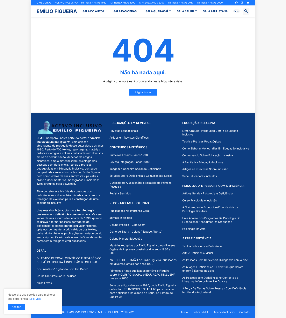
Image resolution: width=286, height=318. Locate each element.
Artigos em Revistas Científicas (129, 137)
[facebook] (236, 2)
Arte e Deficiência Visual (197, 253)
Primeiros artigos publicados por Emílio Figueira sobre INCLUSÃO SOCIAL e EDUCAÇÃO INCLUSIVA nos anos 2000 (142, 274)
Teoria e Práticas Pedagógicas (201, 141)
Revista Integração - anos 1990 (130, 161)
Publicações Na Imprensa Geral (129, 210)
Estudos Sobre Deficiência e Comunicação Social (141, 175)
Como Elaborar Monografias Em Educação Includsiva (215, 148)
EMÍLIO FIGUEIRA (57, 11)
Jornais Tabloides (121, 217)
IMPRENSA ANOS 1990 (122, 2)
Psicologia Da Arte (193, 228)
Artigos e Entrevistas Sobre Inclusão (205, 169)
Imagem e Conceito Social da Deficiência (135, 168)
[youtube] (248, 2)
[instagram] (242, 2)
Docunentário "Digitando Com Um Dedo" (62, 269)
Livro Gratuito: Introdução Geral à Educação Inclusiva (210, 132)
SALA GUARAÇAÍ (157, 11)
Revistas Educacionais (124, 130)
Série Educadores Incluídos (199, 176)
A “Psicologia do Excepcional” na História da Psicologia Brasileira (210, 209)
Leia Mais (35, 298)
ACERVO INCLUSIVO (66, 2)
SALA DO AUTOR (93, 11)
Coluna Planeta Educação (126, 238)
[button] (236, 11)
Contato (244, 312)
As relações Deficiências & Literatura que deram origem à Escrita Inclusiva (212, 268)
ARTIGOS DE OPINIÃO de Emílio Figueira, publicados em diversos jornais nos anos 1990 (143, 261)
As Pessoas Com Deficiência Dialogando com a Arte (215, 260)
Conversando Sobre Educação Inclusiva (207, 155)
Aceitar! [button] (16, 306)
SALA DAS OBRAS (125, 11)
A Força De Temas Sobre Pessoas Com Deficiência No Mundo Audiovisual (214, 290)
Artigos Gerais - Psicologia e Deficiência (207, 193)
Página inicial (143, 92)
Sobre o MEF (201, 312)
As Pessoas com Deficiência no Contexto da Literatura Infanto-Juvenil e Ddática (210, 279)
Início (184, 312)
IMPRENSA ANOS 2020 (210, 2)
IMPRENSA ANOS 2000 (152, 2)
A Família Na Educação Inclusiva (202, 162)
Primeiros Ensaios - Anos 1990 (129, 155)
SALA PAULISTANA (215, 11)
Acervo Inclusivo (224, 312)
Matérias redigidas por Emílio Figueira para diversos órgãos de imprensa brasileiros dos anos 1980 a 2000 (142, 249)
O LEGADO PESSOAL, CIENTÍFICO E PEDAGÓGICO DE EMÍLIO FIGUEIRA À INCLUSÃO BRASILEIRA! (69, 260)
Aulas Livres (44, 283)
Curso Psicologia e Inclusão (199, 200)
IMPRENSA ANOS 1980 (93, 2)
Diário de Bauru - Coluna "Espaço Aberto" (136, 231)
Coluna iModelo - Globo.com (127, 224)
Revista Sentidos (120, 193)
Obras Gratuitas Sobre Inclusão (56, 276)
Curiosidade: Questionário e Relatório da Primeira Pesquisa (141, 184)
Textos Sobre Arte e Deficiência (202, 246)
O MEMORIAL (44, 2)
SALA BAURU (185, 11)
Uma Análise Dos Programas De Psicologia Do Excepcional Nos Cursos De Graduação (211, 220)
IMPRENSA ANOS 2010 (181, 2)
